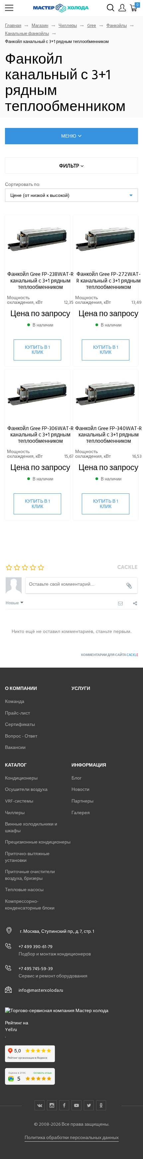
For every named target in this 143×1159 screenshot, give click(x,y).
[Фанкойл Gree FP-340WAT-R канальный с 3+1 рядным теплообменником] (105, 394)
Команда (14, 701)
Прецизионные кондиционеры (38, 842)
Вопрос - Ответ (21, 736)
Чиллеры (68, 26)
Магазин (40, 26)
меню (68, 136)
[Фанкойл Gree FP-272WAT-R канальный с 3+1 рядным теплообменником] (105, 240)
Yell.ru (11, 1029)
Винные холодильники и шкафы (31, 827)
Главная (13, 26)
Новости (80, 789)
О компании (21, 688)
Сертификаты (20, 724)
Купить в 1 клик (37, 349)
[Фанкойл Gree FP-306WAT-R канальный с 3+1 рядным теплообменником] (37, 394)
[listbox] (71, 195)
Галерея (81, 813)
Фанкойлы (116, 26)
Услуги (81, 688)
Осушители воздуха (26, 789)
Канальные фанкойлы (27, 34)
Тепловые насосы (24, 889)
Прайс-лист (17, 713)
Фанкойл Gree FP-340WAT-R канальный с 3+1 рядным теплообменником (108, 434)
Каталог (16, 765)
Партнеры (82, 801)
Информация (89, 765)
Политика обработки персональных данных (72, 1137)
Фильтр (69, 165)
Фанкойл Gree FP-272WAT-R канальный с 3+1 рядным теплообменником (108, 280)
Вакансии (15, 747)
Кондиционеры (21, 778)
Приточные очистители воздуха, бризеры (30, 875)
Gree (91, 26)
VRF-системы (19, 801)
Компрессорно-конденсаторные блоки (30, 904)
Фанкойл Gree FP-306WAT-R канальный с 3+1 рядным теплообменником (40, 434)
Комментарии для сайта (109, 655)
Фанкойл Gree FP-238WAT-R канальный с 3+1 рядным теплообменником (40, 280)
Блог (76, 778)
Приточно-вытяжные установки (27, 857)
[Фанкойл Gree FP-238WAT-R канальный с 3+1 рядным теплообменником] (37, 240)
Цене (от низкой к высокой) (40, 195)
